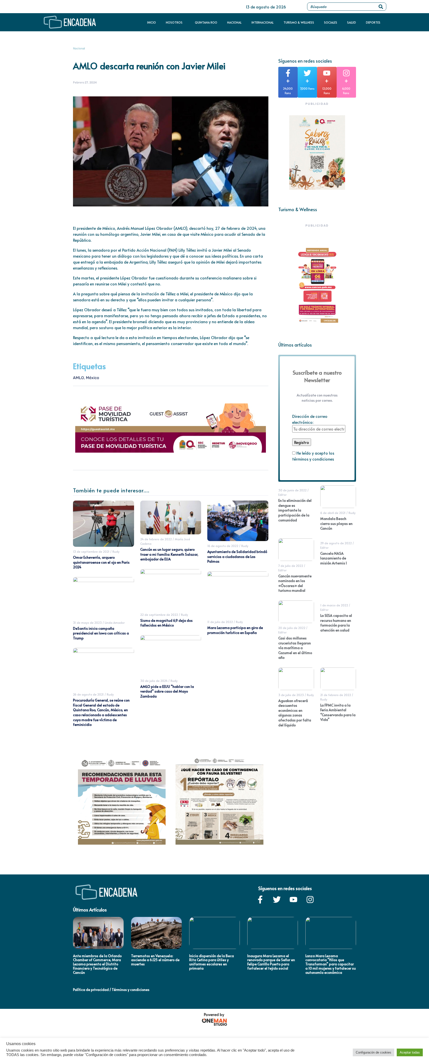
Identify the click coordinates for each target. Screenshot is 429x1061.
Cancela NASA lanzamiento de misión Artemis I (333, 558)
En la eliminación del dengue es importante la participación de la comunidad (295, 510)
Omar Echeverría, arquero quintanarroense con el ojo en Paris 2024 (101, 562)
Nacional (234, 22)
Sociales (330, 22)
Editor (282, 495)
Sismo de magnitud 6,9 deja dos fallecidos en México (166, 623)
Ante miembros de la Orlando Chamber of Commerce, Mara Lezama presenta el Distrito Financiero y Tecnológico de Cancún (97, 964)
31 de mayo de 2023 (87, 623)
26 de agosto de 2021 (88, 694)
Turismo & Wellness (299, 22)
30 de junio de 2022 (292, 490)
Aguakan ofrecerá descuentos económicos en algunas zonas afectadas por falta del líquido (294, 712)
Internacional (262, 22)
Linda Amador (115, 623)
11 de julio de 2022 (220, 622)
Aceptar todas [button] (410, 1052)
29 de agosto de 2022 (336, 543)
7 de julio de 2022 (290, 566)
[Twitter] (277, 900)
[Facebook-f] (260, 900)
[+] (288, 73)
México (92, 377)
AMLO (78, 377)
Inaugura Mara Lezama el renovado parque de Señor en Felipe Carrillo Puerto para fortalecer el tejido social (271, 962)
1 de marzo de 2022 (334, 605)
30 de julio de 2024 (154, 681)
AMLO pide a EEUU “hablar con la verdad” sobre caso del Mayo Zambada (167, 691)
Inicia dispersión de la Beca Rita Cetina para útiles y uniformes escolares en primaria (211, 962)
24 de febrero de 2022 (156, 539)
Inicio (151, 22)
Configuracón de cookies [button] (373, 1052)
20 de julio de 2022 (291, 628)
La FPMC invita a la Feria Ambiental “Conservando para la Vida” (338, 712)
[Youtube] (293, 900)
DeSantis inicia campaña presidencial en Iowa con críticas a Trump (101, 633)
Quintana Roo (206, 22)
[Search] (381, 6)
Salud (351, 22)
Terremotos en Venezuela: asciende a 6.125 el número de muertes (155, 960)
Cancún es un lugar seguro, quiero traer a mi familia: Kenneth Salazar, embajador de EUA (169, 554)
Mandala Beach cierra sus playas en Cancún (336, 523)
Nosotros (174, 22)
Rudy (115, 551)
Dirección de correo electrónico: (309, 419)
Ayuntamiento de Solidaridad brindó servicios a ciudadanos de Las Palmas (237, 556)
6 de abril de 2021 (333, 513)
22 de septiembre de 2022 (159, 615)
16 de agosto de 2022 (222, 546)
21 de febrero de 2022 (335, 695)
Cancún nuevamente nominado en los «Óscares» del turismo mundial (295, 583)
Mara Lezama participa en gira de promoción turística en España (235, 630)
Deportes (373, 22)
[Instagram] (310, 900)
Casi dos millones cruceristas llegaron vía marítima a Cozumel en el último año (295, 648)
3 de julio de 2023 (291, 695)
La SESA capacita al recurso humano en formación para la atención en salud (336, 622)
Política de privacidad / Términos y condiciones (111, 989)
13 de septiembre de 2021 (91, 551)
